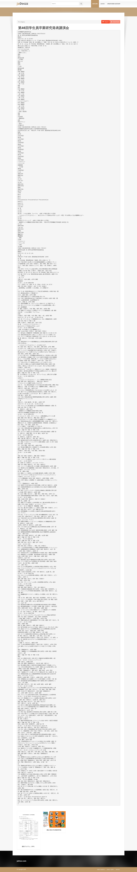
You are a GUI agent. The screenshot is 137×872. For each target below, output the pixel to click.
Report (106, 22)
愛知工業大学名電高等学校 (54, 830)
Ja (22, 3)
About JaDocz (101, 869)
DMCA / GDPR (110, 869)
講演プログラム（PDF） (28, 846)
